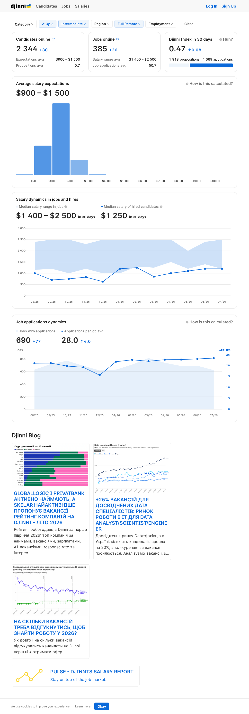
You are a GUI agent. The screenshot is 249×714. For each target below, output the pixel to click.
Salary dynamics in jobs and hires (47, 199)
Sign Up (229, 6)
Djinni (21, 6)
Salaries (82, 6)
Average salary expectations (42, 83)
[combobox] (22, 24)
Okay (102, 706)
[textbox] (22, 24)
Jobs (66, 6)
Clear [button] (188, 24)
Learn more (82, 706)
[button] (226, 39)
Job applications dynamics (41, 321)
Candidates (46, 6)
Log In (211, 6)
